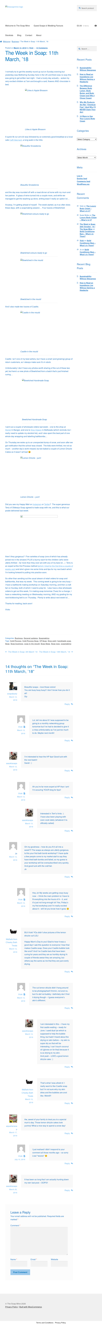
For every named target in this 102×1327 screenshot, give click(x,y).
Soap (7, 643)
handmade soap (64, 641)
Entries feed (82, 178)
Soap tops (55, 643)
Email (34, 1259)
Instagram (37, 504)
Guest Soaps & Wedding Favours (48, 25)
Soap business (17, 643)
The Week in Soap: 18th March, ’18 (54, 652)
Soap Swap (45, 643)
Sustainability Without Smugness (88, 68)
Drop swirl (52, 641)
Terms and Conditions (44, 1323)
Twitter (47, 504)
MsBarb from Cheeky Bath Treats (11, 942)
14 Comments (42, 48)
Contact (28, 35)
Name (13, 1259)
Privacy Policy (11, 1306)
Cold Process (15, 641)
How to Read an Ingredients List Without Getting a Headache (87, 78)
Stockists (9, 35)
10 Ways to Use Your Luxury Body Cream (87, 118)
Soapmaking (44, 638)
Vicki (31, 48)
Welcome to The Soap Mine (17, 25)
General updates (31, 638)
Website (54, 1259)
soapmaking (66, 643)
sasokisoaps (11, 763)
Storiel (8, 429)
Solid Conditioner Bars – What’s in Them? (87, 234)
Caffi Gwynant (15, 140)
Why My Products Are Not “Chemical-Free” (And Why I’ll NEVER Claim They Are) (88, 107)
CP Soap (43, 641)
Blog (19, 35)
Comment (15, 1225)
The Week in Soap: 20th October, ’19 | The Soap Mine (88, 226)
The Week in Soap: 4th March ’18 (22, 652)
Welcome (6, 41)
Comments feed (83, 181)
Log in (79, 176)
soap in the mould (32, 643)
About (38, 35)
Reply (67, 704)
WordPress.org (83, 184)
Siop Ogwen (36, 429)
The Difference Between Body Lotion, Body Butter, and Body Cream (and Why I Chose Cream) (87, 91)
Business (15, 41)
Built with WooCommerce (30, 1306)
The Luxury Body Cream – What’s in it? (88, 208)
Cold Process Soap (30, 641)
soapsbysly (12, 693)
